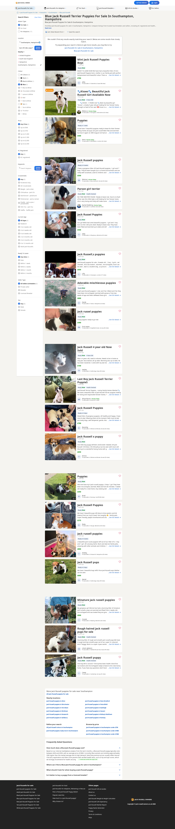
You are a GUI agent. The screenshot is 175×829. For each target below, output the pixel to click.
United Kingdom (24, 55)
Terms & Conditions (95, 814)
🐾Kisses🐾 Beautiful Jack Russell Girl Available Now (93, 93)
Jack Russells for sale (25, 785)
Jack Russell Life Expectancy (98, 802)
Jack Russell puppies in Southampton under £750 (102, 727)
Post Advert (142, 3)
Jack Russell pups (88, 562)
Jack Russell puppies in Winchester (57, 704)
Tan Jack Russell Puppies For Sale (28, 805)
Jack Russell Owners (24, 3)
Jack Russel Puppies (89, 214)
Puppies (82, 120)
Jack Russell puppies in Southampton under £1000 (102, 731)
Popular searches (58, 795)
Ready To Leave (23, 253)
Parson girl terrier (88, 188)
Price (19, 121)
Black (24, 78)
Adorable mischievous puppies (96, 283)
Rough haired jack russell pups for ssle (93, 630)
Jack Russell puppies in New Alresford (97, 701)
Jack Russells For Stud (60, 785)
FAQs (90, 817)
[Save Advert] (119, 58)
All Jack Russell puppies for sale (57, 694)
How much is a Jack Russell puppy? (64, 798)
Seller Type (22, 280)
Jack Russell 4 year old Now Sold (94, 348)
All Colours (24, 75)
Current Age (22, 217)
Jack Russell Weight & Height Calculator (102, 798)
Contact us (92, 795)
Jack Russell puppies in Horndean (57, 708)
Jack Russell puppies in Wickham (57, 711)
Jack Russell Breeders (106, 8)
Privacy (91, 811)
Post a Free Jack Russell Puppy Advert (65, 792)
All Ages (23, 220)
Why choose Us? (58, 801)
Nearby (20, 52)
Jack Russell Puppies (90, 408)
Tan (24, 104)
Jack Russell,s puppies (91, 254)
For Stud (82, 8)
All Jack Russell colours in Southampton (59, 727)
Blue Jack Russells (65, 12)
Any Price (24, 124)
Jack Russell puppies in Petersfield (96, 704)
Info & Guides (132, 8)
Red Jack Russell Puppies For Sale (28, 802)
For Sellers (155, 8)
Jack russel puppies (89, 311)
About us (92, 792)
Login (155, 3)
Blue (24, 84)
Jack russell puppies (89, 533)
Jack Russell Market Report (98, 805)
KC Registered (23, 151)
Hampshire (43, 12)
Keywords (21, 164)
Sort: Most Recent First (55, 32)
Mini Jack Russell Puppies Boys (93, 61)
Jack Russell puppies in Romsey (95, 718)
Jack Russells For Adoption (56, 8)
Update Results (38, 48)
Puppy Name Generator (97, 808)
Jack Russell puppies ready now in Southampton (62, 731)
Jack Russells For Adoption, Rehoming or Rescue (69, 789)
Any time (24, 257)
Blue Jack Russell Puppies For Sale (28, 798)
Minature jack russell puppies (96, 600)
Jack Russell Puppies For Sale (29, 12)
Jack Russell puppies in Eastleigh (95, 708)
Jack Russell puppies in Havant (95, 711)
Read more (48, 28)
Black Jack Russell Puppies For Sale (28, 795)
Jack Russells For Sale (25, 8)
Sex (19, 300)
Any (22, 154)
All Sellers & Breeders (28, 284)
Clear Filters (37, 17)
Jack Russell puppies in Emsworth (57, 714)
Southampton (53, 12)
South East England (26, 59)
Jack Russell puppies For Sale (26, 789)
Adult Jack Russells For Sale (26, 792)
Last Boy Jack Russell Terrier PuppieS (95, 380)
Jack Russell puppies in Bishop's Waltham (98, 714)
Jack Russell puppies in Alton (55, 701)
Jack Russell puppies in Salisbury (57, 718)
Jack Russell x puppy (90, 436)
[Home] (17, 12)
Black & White (27, 81)
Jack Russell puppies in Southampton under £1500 (102, 734)
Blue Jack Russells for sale (83, 51)
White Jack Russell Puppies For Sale (29, 808)
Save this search (74, 32)
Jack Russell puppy (89, 657)
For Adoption (25, 31)
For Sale (25, 25)
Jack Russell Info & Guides (97, 789)
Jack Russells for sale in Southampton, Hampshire (84, 48)
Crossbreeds (22, 176)
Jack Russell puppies (90, 160)
